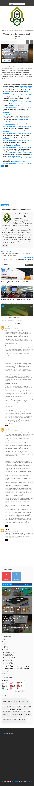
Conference (9, 717)
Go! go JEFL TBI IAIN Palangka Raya (10, 317)
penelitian (11, 699)
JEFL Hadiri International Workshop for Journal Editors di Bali (16, 300)
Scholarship (6, 714)
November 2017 (9, 654)
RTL (25, 711)
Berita (3, 269)
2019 (5, 648)
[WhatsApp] (19, 1)
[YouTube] (17, 1)
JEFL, (27, 57)
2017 (5, 651)
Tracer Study (27, 706)
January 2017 (8, 670)
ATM (24, 717)
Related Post (5, 265)
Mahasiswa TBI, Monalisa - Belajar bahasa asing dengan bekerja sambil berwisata (17, 627)
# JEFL (6, 166)
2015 (5, 673)
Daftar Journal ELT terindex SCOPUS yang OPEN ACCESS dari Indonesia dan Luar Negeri (16, 609)
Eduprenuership (7, 704)
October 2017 (8, 655)
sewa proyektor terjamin (13, 537)
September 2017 (9, 657)
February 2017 (9, 665)
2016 (5, 671)
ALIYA (7, 529)
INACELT (16, 704)
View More (29, 264)
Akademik (8, 711)
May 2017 (7, 660)
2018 (5, 649)
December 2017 (9, 652)
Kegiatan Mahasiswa (24, 704)
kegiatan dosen (11, 706)
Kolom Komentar (27, 584)
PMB (20, 717)
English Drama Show (23, 709)
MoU (16, 717)
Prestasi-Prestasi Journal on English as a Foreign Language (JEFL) (14, 282)
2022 (5, 643)
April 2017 (7, 662)
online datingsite (9, 423)
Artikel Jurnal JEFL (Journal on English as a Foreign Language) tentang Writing (14, 618)
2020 (5, 646)
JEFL (3, 306)
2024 (5, 640)
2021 (5, 644)
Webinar (28, 714)
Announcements (17, 711)
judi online (7, 345)
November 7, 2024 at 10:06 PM (12, 531)
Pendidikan (25, 701)
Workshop (5, 709)
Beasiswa (12, 709)
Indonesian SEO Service (11, 383)
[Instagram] (14, 1)
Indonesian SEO (9, 406)
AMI (4, 717)
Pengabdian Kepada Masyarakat (11, 701)
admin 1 (8, 327)
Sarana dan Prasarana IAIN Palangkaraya (14, 722)
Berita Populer (7, 584)
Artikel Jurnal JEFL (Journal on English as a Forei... (17, 667)
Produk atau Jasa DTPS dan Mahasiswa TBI (14, 719)
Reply (7, 425)
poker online (8, 357)
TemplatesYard (15, 781)
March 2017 (8, 663)
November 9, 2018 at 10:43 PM (12, 328)
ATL (3, 711)
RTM (29, 711)
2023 (5, 641)
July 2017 (7, 659)
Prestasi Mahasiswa (21, 699)
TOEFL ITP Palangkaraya (18, 714)
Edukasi (19, 706)
